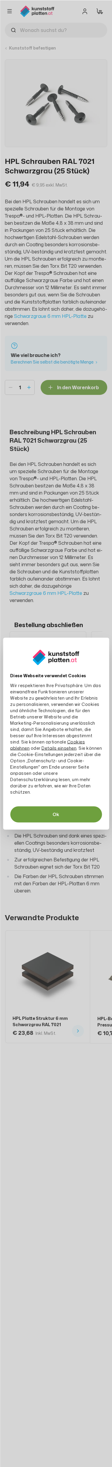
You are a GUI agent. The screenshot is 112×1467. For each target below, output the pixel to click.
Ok (56, 814)
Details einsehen (59, 748)
